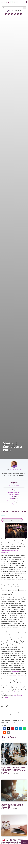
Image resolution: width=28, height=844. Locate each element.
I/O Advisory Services (7, 712)
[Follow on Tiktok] (21, 14)
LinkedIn (5, 697)
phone (15, 692)
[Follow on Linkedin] (9, 14)
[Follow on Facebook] (6, 14)
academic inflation (13, 492)
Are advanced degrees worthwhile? (14, 494)
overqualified (12, 502)
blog (10, 485)
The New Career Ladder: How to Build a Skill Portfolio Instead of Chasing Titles (12, 805)
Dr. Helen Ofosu (15, 470)
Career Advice (15, 485)
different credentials (17, 675)
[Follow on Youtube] (15, 14)
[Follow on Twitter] (12, 14)
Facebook (19, 695)
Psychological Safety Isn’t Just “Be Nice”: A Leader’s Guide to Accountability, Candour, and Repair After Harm (13, 770)
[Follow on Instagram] (18, 14)
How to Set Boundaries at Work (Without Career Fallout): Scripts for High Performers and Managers (13, 840)
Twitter (14, 695)
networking (17, 500)
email (19, 694)
